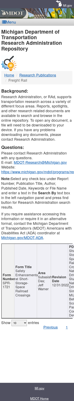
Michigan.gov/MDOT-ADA (22, 237)
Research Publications (37, 75)
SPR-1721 (7, 284)
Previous (50, 327)
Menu (11, 22)
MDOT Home (39, 398)
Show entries (20, 322)
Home (9, 75)
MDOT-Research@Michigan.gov (40, 162)
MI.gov (67, 5)
